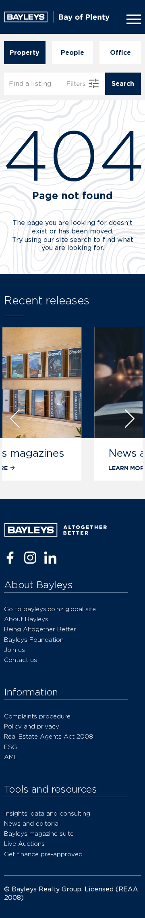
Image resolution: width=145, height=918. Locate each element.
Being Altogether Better (40, 629)
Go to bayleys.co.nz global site (50, 609)
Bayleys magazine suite (39, 833)
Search (123, 83)
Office (120, 52)
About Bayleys (26, 619)
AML (10, 757)
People (72, 52)
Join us (14, 650)
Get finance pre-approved (43, 854)
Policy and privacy (31, 726)
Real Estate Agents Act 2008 (48, 736)
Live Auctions (24, 843)
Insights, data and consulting (47, 813)
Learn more (42, 467)
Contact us (20, 660)
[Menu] (132, 19)
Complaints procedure (37, 716)
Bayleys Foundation (34, 639)
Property (24, 52)
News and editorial (70, 453)
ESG (10, 747)
